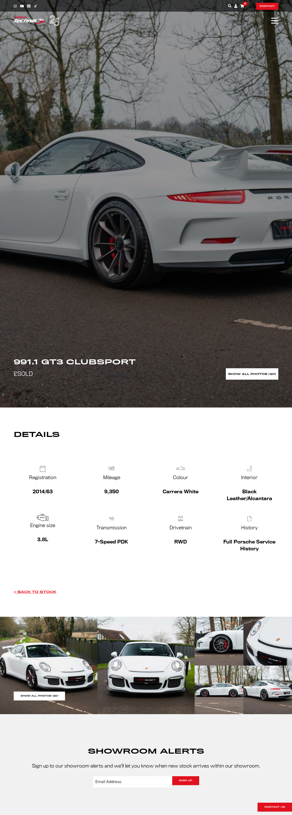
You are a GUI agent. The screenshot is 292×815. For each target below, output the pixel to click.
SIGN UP (185, 780)
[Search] (229, 6)
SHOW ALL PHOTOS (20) (39, 696)
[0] (242, 6)
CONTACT (267, 6)
